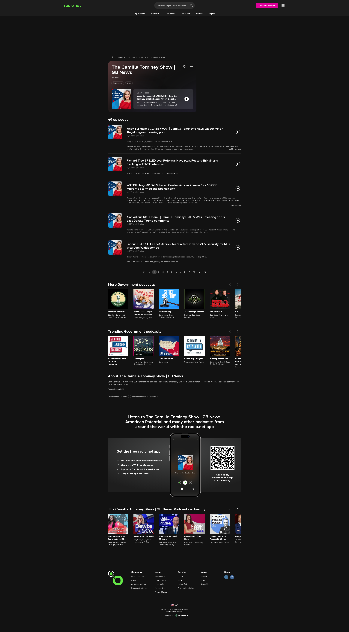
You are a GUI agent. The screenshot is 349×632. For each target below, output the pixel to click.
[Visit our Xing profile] (232, 577)
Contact (181, 576)
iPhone (204, 576)
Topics (212, 14)
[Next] (237, 283)
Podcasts (155, 14)
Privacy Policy (160, 580)
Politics (153, 396)
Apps (180, 580)
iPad (203, 580)
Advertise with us (138, 584)
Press (133, 580)
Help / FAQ (182, 584)
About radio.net (137, 576)
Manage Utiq (159, 588)
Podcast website (115, 389)
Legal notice (159, 584)
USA (176, 605)
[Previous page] (149, 272)
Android (204, 584)
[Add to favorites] (184, 66)
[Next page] (199, 272)
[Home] (113, 57)
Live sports (170, 14)
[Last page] (205, 272)
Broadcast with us (139, 588)
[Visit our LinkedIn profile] (226, 577)
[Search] (191, 5)
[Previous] (230, 283)
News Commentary (139, 396)
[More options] (191, 66)
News (129, 83)
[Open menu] (283, 5)
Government (117, 83)
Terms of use (159, 576)
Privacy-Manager (161, 592)
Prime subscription (186, 588)
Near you (186, 14)
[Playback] (186, 99)
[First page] (144, 272)
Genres (199, 14)
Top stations (139, 14)
